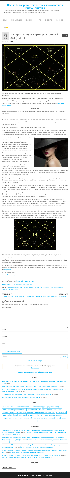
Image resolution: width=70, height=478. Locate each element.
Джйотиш (5, 289)
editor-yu (9, 41)
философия (33, 421)
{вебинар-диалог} (20, 409)
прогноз (57, 418)
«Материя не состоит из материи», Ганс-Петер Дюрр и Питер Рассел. (21, 397)
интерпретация (13, 289)
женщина (52, 415)
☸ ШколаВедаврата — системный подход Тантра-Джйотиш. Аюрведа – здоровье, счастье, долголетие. (31, 455)
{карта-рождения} (28, 287)
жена (46, 415)
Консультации (16, 20)
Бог (40, 409)
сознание (15, 421)
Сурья (20, 415)
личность (15, 418)
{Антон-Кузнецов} (8, 407)
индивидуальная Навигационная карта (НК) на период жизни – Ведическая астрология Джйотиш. (30, 386)
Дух (55, 409)
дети (42, 415)
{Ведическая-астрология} (14, 287)
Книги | (38, 20)
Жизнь (59, 409)
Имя (4, 330)
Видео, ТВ (48, 20)
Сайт (3, 344)
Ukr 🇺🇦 (5, 27)
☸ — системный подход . (27, 452)
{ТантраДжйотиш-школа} (42, 287)
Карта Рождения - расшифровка (22, 284)
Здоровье (5, 412)
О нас (5, 20)
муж (21, 418)
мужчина (26, 418)
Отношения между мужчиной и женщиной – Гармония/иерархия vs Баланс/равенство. (27, 394)
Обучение (28, 20)
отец (38, 418)
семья (4, 421)
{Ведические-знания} (37, 407)
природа (51, 418)
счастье (22, 421)
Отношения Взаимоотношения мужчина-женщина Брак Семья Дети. (35, 412)
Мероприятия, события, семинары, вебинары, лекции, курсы (35, 372)
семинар (63, 418)
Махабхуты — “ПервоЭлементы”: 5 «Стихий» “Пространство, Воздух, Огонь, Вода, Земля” (27, 457)
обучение (33, 418)
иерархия (59, 415)
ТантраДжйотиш (32, 415)
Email (4, 337)
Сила (15, 415)
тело (27, 421)
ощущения (44, 418)
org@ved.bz (7, 269)
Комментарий (7, 307)
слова (9, 421)
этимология (47, 421)
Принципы (6, 415)
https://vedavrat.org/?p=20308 (25, 281)
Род (11, 415)
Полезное (59, 20)
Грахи (43, 409)
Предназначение (61, 412)
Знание (12, 412)
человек (40, 421)
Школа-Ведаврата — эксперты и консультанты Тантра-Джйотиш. (35, 7)
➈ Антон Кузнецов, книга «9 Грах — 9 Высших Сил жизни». (36, 447)
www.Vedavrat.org (8, 275)
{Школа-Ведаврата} (57, 287)
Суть (24, 415)
